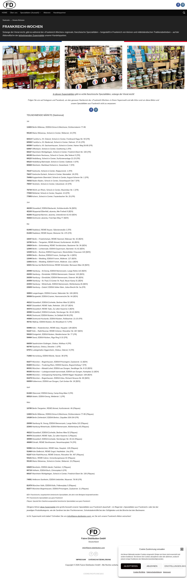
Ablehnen (152, 566)
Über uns (13, 13)
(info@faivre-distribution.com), (79, 516)
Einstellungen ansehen (174, 566)
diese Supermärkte (47, 507)
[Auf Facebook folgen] (178, 5)
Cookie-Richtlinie (139, 572)
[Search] (184, 12)
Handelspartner (59, 13)
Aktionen (47, 13)
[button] (182, 549)
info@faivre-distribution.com (93, 548)
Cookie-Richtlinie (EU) (93, 574)
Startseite (6, 20)
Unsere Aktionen (18, 20)
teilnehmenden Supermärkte (31, 35)
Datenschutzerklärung (154, 572)
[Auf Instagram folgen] (183, 5)
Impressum (167, 572)
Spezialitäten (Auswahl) (29, 13)
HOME (4, 13)
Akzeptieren (131, 566)
